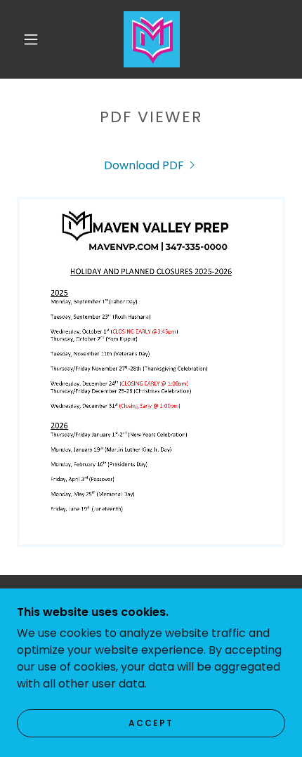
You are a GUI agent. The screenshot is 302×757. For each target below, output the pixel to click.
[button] (31, 39)
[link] (152, 39)
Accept (151, 723)
